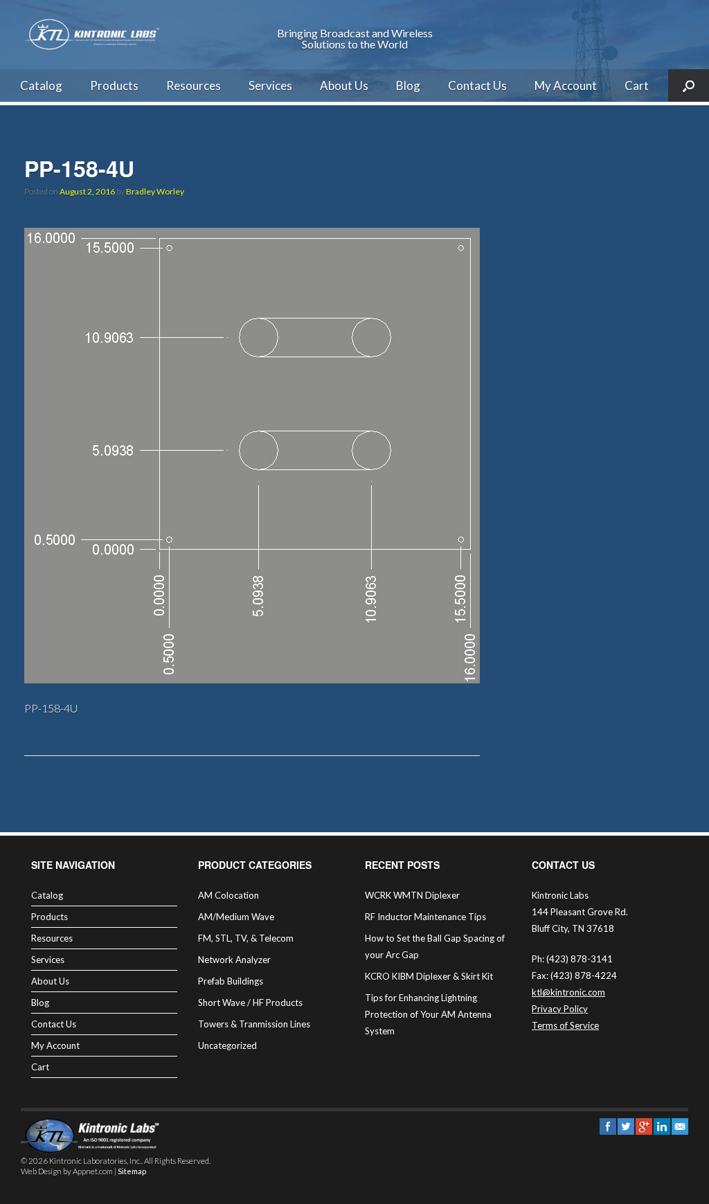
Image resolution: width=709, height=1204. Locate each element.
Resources (193, 85)
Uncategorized (227, 1045)
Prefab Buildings (230, 981)
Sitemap (132, 1171)
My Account (566, 85)
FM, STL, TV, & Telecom (246, 938)
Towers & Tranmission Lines (254, 1024)
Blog (408, 85)
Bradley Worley (155, 191)
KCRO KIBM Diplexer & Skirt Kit (429, 976)
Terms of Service (565, 1025)
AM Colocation (228, 895)
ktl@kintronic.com (568, 992)
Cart (637, 85)
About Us (344, 85)
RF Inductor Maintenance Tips (425, 916)
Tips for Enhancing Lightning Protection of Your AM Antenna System (428, 1014)
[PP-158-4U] (252, 678)
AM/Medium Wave (236, 916)
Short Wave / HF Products (250, 1002)
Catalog (41, 85)
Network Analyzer (234, 959)
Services (270, 85)
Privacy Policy (560, 1008)
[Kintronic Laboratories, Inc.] (93, 34)
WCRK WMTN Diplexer (412, 895)
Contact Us (477, 85)
